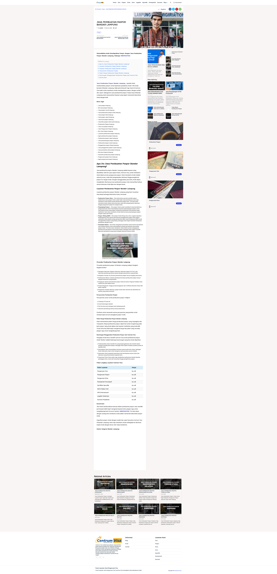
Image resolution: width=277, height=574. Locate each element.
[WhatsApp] (180, 9)
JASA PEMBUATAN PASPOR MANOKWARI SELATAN (146, 491)
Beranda (99, 9)
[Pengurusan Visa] (165, 160)
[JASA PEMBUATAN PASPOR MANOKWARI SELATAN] (148, 484)
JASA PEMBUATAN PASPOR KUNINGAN (159, 114)
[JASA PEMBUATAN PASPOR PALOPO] (126, 509)
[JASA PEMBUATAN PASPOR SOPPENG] (170, 509)
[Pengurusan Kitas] (165, 189)
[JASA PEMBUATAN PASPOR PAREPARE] (148, 509)
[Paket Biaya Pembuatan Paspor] (168, 52)
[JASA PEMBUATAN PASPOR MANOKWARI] (126, 484)
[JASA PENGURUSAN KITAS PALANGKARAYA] (168, 73)
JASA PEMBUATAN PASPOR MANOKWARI (124, 491)
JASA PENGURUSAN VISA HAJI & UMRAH (156, 66)
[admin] (97, 28)
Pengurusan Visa (154, 171)
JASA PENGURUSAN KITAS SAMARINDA (176, 66)
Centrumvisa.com (177, 570)
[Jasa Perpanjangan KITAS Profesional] (174, 85)
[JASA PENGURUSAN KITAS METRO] (168, 116)
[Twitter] (173, 9)
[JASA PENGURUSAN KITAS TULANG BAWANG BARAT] (156, 85)
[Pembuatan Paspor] (165, 131)
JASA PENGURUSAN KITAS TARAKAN (176, 59)
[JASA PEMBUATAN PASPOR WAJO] (104, 509)
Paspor (103, 9)
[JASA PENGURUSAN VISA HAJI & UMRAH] (156, 56)
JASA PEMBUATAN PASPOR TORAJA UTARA (168, 491)
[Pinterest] (176, 9)
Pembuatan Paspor (155, 142)
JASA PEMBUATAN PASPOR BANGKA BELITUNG (121, 38)
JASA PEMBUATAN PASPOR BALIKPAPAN (103, 38)
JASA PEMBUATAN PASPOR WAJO (104, 515)
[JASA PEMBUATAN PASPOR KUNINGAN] (150, 116)
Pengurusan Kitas (154, 200)
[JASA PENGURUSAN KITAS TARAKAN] (168, 59)
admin (101, 28)
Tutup (106, 61)
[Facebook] (170, 9)
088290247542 (125, 56)
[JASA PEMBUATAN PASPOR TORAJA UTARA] (170, 484)
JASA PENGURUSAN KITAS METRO (177, 114)
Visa (150, 61)
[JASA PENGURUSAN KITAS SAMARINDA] (168, 66)
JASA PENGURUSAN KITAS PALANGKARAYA (177, 73)
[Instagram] (100, 557)
